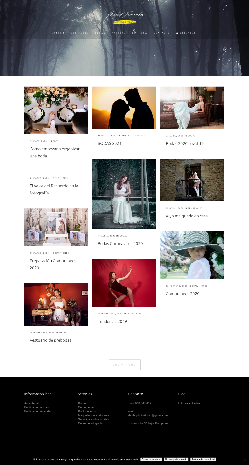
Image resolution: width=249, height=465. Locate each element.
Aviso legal (31, 403)
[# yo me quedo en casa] (192, 180)
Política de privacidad (38, 411)
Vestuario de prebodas (50, 340)
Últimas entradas (189, 403)
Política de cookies (36, 407)
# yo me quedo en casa (187, 216)
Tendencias (195, 208)
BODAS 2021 (110, 143)
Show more (124, 365)
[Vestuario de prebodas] (56, 304)
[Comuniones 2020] (192, 255)
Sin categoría (137, 136)
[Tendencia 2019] (124, 283)
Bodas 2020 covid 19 (185, 143)
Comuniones (61, 253)
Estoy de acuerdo (151, 459)
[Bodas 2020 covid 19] (192, 108)
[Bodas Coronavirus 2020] (124, 194)
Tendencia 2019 (112, 321)
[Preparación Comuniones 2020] (56, 227)
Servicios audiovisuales (93, 419)
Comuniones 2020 (183, 293)
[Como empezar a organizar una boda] (56, 110)
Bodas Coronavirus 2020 (120, 243)
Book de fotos (87, 411)
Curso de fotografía (90, 423)
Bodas (55, 141)
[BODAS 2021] (124, 108)
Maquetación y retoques (93, 415)
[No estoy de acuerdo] (244, 460)
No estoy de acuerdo (176, 459)
